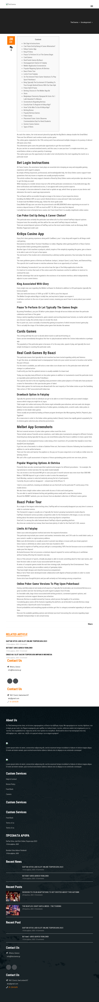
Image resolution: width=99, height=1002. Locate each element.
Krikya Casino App (30, 49)
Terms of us (10, 823)
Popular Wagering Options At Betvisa (36, 68)
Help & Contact (11, 779)
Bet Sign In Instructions (32, 43)
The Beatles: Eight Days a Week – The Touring (41, 906)
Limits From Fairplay (31, 74)
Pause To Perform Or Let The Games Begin (38, 55)
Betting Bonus (29, 110)
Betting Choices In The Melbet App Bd (37, 91)
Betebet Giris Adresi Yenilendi (19, 648)
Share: (90, 624)
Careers (8, 794)
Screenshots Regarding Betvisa (34, 102)
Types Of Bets (28, 127)
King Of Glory (28, 52)
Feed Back (9, 789)
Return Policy (10, 784)
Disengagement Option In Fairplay (35, 63)
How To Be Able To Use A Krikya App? (37, 107)
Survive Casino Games (31, 124)
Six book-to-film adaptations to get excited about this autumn (50, 892)
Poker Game (28, 116)
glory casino (30, 602)
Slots (25, 93)
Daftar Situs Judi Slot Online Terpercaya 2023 (26, 641)
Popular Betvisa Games (32, 113)
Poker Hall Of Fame (30, 88)
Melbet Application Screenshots (35, 66)
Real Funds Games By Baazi (33, 60)
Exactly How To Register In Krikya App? (37, 105)
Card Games (28, 57)
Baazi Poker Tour (29, 71)
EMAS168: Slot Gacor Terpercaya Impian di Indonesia (29, 655)
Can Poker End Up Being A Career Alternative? (39, 46)
